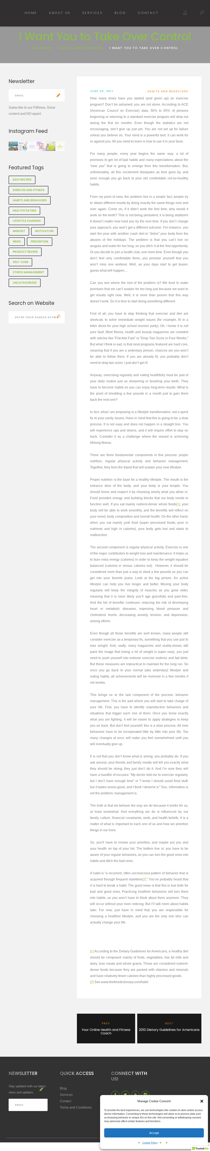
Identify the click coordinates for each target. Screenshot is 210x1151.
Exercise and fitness (29, 190)
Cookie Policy (150, 1142)
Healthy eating (24, 211)
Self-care (20, 262)
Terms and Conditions (76, 1107)
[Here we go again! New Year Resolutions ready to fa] (13, 146)
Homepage (42, 48)
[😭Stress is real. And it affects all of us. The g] (50, 146)
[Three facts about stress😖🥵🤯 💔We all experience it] (60, 146)
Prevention (39, 242)
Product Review (25, 252)
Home (31, 12)
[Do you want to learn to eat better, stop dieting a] (32, 146)
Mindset (19, 231)
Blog (120, 12)
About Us (59, 12)
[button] (202, 1101)
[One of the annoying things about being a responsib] (22, 146)
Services (92, 12)
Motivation (44, 231)
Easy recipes (22, 180)
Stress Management (28, 272)
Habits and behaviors (81, 48)
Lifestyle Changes (27, 221)
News (17, 242)
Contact (148, 12)
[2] (144, 879)
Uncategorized (25, 283)
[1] (178, 504)
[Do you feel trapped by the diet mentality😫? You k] (41, 146)
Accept (154, 1133)
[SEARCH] (58, 317)
